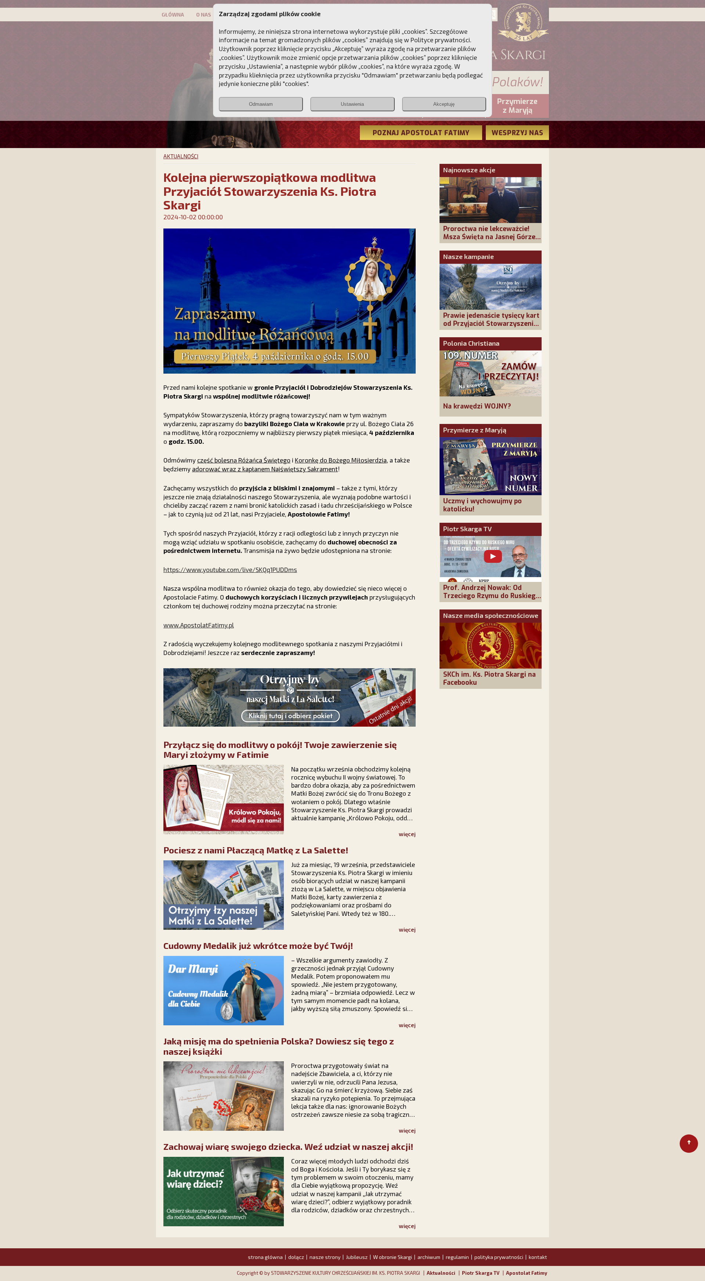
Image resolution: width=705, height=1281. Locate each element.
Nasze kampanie (468, 256)
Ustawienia (352, 104)
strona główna (265, 1257)
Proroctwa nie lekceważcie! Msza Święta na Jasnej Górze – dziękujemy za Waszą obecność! (492, 241)
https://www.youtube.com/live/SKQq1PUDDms (230, 569)
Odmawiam (261, 104)
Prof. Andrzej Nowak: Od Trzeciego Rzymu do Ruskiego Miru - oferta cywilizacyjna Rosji (491, 599)
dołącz (296, 1257)
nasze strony (325, 1257)
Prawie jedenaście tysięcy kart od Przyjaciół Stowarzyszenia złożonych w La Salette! (491, 323)
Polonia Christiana (471, 343)
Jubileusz (357, 1257)
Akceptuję (444, 104)
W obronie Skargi (392, 1257)
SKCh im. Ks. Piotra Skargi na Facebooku (489, 678)
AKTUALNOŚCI (180, 156)
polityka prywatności (498, 1257)
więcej (407, 834)
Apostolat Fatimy (526, 1273)
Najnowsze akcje (469, 170)
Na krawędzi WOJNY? (477, 406)
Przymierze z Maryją (474, 430)
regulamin (457, 1257)
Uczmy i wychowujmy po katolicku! (482, 505)
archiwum (428, 1257)
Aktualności (441, 1273)
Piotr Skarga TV (467, 529)
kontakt (538, 1257)
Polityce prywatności (440, 39)
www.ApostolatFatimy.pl (198, 625)
